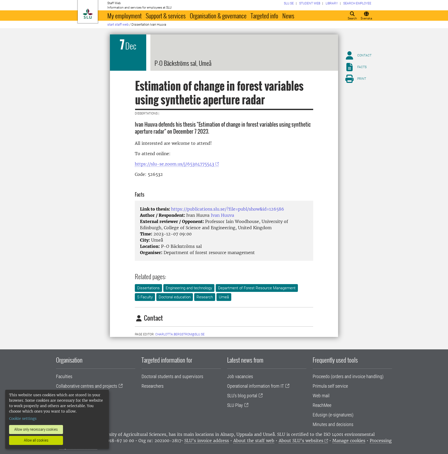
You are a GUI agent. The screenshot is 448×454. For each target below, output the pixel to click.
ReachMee (322, 405)
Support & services (166, 15)
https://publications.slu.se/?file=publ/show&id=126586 (227, 209)
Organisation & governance (218, 15)
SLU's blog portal (242, 395)
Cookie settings (23, 418)
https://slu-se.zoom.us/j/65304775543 (174, 164)
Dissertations (148, 288)
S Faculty (145, 297)
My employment (124, 15)
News (288, 15)
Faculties (64, 376)
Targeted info (264, 15)
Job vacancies (240, 376)
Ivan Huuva (222, 215)
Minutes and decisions (333, 424)
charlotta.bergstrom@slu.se (180, 334)
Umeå (224, 297)
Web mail (321, 395)
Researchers (153, 386)
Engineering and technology (189, 288)
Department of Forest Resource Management (257, 288)
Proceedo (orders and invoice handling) (348, 376)
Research (205, 297)
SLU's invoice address (206, 440)
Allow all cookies (36, 440)
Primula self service (330, 386)
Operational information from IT (255, 386)
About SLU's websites (301, 440)
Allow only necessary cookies (36, 429)
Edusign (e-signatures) (333, 414)
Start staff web (118, 24)
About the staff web (253, 440)
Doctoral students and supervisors (172, 376)
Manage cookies (348, 440)
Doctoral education (175, 297)
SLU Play (235, 405)
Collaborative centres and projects (86, 386)
